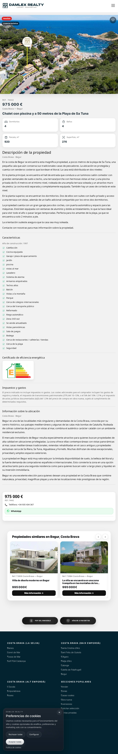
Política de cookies (13, 747)
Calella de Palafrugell (71, 669)
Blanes (10, 648)
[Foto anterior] (5, 54)
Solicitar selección (70, 708)
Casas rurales (67, 695)
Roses (10, 695)
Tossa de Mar (13, 656)
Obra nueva (66, 699)
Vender (64, 686)
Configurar (34, 734)
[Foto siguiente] (113, 54)
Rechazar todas (15, 734)
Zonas (64, 691)
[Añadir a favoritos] (113, 20)
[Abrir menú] (113, 5)
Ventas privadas (69, 712)
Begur (64, 674)
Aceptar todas (15, 742)
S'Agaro (64, 656)
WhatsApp (16, 511)
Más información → (33, 593)
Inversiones (66, 704)
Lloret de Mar (13, 652)
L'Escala (11, 686)
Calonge (65, 665)
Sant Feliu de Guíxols (71, 652)
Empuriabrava (13, 691)
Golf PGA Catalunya (16, 661)
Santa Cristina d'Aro (70, 648)
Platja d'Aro (66, 661)
